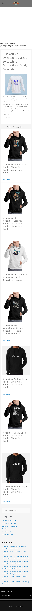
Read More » (6, 179)
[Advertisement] (16, 24)
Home (1, 43)
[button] (2, 3)
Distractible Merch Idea (10, 43)
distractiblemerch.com (18, 606)
